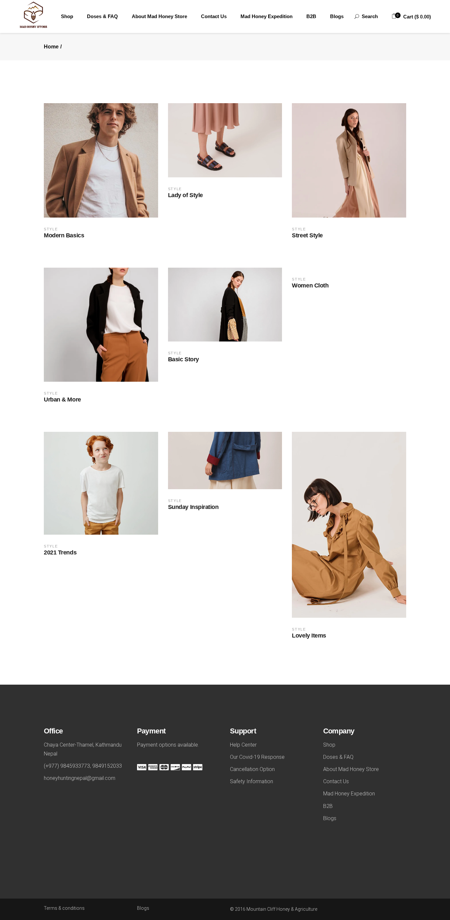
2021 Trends (60, 552)
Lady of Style (185, 195)
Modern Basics (64, 235)
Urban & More (62, 399)
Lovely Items (309, 635)
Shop (329, 745)
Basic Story (183, 359)
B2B (328, 806)
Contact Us (336, 781)
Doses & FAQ (338, 757)
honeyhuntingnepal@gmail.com (79, 778)
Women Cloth (310, 285)
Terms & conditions (64, 908)
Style (51, 229)
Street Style (307, 235)
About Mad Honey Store (351, 769)
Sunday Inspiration (193, 507)
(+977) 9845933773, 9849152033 (83, 766)
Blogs (329, 818)
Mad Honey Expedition (349, 793)
